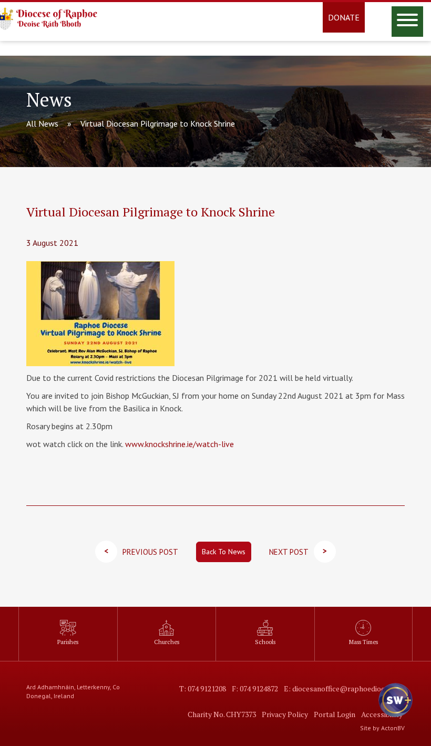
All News (42, 123)
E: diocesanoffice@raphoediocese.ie (343, 688)
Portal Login (334, 714)
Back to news (223, 551)
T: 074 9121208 (202, 688)
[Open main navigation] (407, 21)
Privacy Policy (285, 714)
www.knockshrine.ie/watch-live (179, 444)
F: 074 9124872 (255, 688)
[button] (394, 709)
